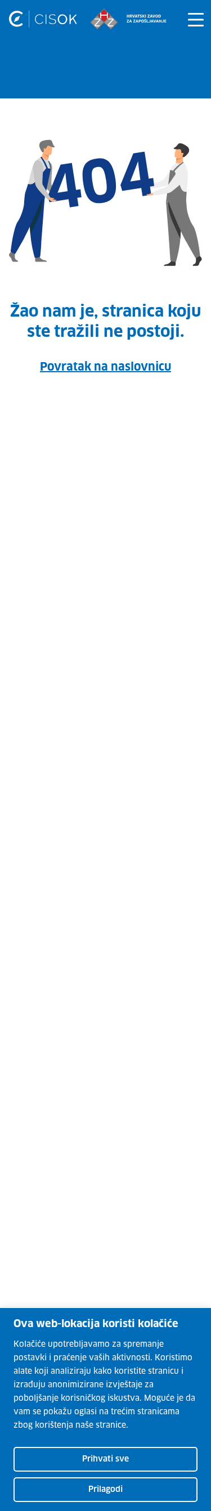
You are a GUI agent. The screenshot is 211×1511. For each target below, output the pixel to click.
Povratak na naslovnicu (105, 367)
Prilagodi (105, 1490)
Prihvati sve (105, 1459)
